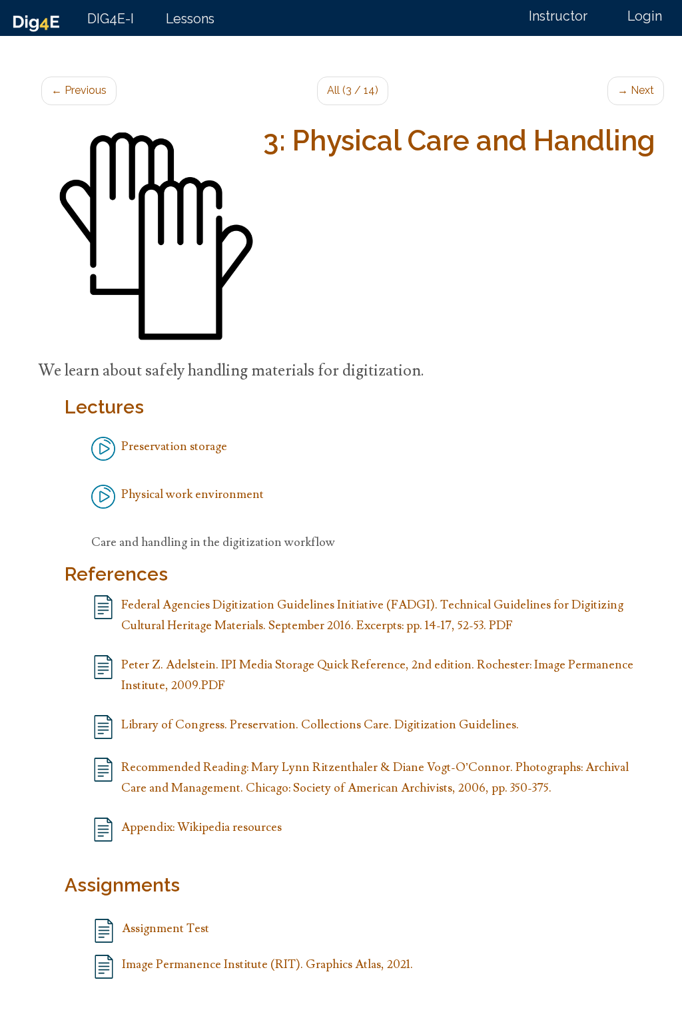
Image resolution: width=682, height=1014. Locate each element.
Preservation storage (174, 446)
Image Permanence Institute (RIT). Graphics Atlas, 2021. (267, 964)
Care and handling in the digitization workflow (213, 542)
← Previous (79, 90)
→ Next (635, 90)
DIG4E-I (110, 19)
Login (644, 16)
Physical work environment (192, 494)
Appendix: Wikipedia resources (201, 827)
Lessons (190, 19)
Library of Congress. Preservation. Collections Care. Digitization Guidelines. (320, 724)
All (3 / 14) (352, 90)
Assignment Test (165, 928)
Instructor (558, 16)
